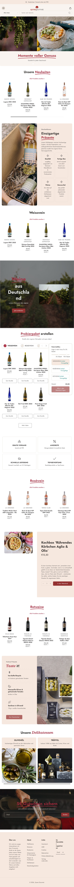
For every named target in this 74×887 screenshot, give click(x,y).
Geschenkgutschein (31, 866)
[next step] (46, 345)
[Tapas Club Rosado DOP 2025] (46, 497)
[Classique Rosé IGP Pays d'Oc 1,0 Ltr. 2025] (64, 497)
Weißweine (30, 844)
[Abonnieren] (63, 852)
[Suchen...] (69, 13)
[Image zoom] (18, 542)
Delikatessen (30, 863)
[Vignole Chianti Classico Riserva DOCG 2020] (28, 623)
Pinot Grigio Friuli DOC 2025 (41, 405)
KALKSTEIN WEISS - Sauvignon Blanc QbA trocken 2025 (28, 105)
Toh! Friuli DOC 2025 (25, 404)
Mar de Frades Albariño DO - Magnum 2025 (46, 104)
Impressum (45, 844)
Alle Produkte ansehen (36, 79)
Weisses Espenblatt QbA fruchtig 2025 (28, 245)
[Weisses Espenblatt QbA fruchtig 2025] (28, 229)
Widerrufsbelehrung (46, 856)
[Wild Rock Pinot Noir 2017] (10, 623)
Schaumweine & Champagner (31, 854)
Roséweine (30, 850)
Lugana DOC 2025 (10, 102)
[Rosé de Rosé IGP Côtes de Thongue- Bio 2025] (64, 88)
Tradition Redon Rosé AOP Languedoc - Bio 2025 (10, 512)
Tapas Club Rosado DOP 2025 (46, 512)
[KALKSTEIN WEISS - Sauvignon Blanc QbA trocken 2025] (28, 88)
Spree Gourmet (39, 882)
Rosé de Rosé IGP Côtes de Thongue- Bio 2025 (64, 104)
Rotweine (29, 847)
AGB (43, 847)
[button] (62, 583)
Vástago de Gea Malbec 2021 (64, 640)
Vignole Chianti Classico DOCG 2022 (46, 640)
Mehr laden (25, 425)
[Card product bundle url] (9, 358)
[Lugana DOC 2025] (10, 88)
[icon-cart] (70, 8)
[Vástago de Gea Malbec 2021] (64, 623)
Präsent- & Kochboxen (30, 859)
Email (58, 852)
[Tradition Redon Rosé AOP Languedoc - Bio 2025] (10, 497)
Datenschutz (45, 853)
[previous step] (42, 345)
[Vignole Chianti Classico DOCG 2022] (46, 623)
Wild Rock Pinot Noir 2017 (10, 638)
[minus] (43, 583)
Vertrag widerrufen (45, 860)
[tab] (33, 63)
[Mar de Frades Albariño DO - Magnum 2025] (46, 88)
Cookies (44, 850)
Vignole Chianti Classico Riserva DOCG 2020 (28, 640)
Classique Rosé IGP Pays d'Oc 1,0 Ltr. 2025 (64, 512)
